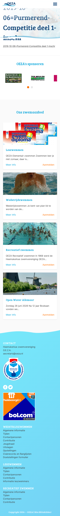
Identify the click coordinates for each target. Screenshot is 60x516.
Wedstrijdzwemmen (19, 200)
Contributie (9, 440)
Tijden (6, 433)
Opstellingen (9, 450)
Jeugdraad (8, 443)
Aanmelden (48, 164)
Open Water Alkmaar (20, 300)
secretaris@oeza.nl (13, 353)
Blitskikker (45, 512)
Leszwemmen (14, 150)
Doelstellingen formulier (15, 457)
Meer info (11, 164)
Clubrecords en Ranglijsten (17, 453)
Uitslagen (8, 447)
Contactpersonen (12, 437)
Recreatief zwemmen (20, 250)
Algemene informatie (14, 430)
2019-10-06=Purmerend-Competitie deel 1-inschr (29, 46)
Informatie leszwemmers (16, 481)
